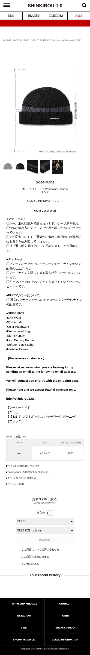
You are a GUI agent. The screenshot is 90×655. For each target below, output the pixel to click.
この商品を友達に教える (35, 556)
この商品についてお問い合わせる (40, 549)
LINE (24, 627)
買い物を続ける (30, 563)
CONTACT (65, 603)
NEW (11, 15)
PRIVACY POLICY (65, 627)
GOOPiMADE (21, 40)
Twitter (65, 615)
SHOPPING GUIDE (24, 639)
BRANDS (34, 15)
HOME (7, 40)
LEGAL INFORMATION (65, 639)
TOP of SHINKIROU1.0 (23, 603)
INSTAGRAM (24, 615)
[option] (45, 110)
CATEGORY (56, 15)
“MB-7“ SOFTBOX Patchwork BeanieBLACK (56, 40)
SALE (78, 15)
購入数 (41, 512)
